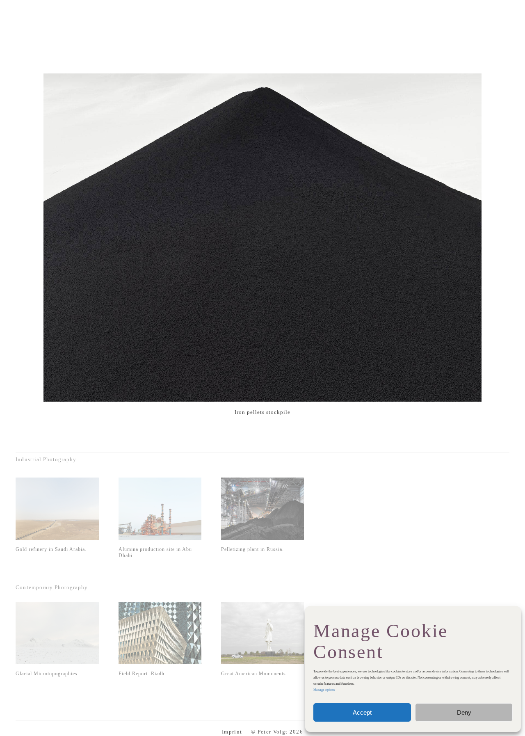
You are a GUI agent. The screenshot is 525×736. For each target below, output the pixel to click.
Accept (362, 712)
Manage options (324, 690)
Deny (464, 712)
